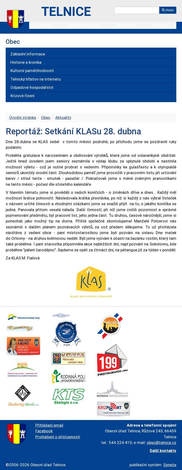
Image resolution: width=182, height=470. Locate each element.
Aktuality (45, 25)
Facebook (44, 431)
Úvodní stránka (22, 117)
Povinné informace (84, 25)
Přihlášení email (49, 425)
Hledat (169, 10)
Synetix (169, 464)
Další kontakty (163, 450)
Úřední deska (126, 25)
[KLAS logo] (91, 282)
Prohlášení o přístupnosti (57, 436)
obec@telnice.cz (161, 442)
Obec (45, 117)
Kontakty (160, 25)
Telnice (66, 11)
